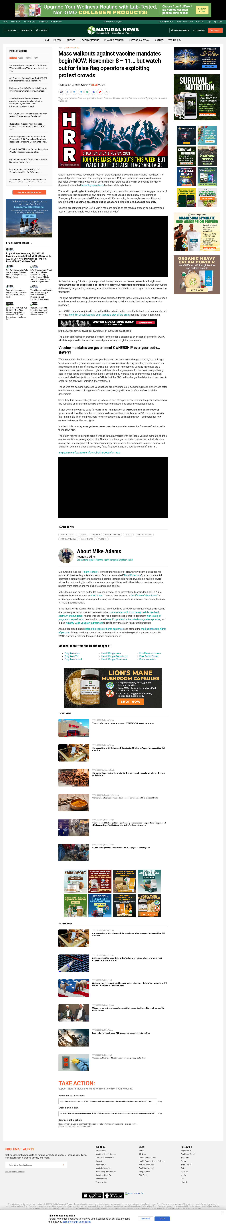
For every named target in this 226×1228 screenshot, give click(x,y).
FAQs (208, 22)
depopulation (70, 98)
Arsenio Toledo (109, 770)
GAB (183, 1179)
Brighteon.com (72, 653)
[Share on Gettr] (100, 92)
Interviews (43, 22)
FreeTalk (184, 1172)
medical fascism (129, 98)
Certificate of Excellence (144, 595)
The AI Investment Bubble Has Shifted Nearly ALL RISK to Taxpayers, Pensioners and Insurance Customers (41, 294)
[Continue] (63, 1165)
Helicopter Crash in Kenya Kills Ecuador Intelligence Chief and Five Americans (28, 89)
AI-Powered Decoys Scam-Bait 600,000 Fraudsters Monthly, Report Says (28, 79)
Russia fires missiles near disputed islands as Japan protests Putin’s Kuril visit (27, 126)
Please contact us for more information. (75, 1126)
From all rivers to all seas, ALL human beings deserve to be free (121, 1033)
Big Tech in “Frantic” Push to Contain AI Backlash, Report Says (28, 160)
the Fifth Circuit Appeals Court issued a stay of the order (99, 314)
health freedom (104, 98)
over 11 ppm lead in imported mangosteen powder (133, 619)
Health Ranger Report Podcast (152, 1161)
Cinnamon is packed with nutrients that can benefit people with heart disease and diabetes (128, 774)
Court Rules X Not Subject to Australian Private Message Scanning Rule (28, 150)
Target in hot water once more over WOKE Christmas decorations (123, 723)
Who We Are (101, 1151)
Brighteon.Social (188, 1154)
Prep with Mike (30, 22)
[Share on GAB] (87, 92)
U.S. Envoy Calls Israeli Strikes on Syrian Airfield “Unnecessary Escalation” (28, 115)
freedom (82, 98)
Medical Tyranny (145, 98)
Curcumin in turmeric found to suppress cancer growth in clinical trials (125, 798)
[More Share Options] (107, 92)
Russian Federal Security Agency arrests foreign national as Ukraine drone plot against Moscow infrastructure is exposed (25, 102)
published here (93, 1208)
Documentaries (147, 659)
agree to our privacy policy (77, 1221)
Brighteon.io (186, 1151)
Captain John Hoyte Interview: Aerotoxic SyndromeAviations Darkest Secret (38, 311)
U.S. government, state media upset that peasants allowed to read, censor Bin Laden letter (128, 1009)
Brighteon (15, 22)
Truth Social (186, 1165)
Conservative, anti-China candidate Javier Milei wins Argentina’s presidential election (128, 749)
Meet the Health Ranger (106, 1154)
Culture (71, 40)
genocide (91, 98)
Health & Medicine (90, 40)
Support (99, 1161)
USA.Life (184, 1182)
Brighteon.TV (71, 656)
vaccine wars (160, 98)
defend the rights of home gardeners (104, 628)
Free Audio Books (149, 656)
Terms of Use (101, 1182)
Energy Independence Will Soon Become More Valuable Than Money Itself (16, 293)
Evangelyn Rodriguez (111, 795)
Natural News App (146, 1165)
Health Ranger (72, 48)
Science (159, 40)
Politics (57, 40)
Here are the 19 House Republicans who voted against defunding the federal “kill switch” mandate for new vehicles (129, 984)
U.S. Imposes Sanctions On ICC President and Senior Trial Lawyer (25, 170)
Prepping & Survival (139, 40)
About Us (199, 22)
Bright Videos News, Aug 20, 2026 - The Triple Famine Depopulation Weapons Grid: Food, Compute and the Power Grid (16, 313)
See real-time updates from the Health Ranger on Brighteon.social (105, 560)
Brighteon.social (73, 659)
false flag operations (92, 185)
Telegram (185, 1158)
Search (220, 22)
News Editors (109, 820)
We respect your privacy (15, 1172)
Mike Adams (81, 85)
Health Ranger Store (147, 1158)
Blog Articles (144, 1172)
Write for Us (101, 1165)
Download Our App (185, 22)
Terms (76, 1204)
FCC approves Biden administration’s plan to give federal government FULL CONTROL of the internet (127, 959)
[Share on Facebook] (68, 92)
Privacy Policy (101, 1179)
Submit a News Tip (103, 1175)
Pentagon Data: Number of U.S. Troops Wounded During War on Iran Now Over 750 (28, 68)
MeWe (183, 1175)
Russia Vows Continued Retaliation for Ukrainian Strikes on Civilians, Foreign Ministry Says (27, 182)
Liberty (116, 98)
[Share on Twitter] (74, 92)
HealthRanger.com (111, 653)
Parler (183, 1161)
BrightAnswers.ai (166, 22)
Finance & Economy (114, 40)
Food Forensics (132, 575)
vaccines (62, 101)
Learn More (145, 1219)
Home (5, 22)
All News (142, 1154)
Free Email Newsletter (105, 1158)
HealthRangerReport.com (114, 656)
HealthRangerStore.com (114, 659)
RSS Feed (143, 1175)
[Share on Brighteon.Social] (61, 92)
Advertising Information (106, 1172)
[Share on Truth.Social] (94, 92)
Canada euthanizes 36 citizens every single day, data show (119, 1058)
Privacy (70, 1204)
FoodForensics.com (150, 653)
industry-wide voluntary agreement (84, 622)
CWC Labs (96, 595)
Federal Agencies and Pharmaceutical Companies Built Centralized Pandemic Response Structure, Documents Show (28, 139)
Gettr (183, 1168)
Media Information (103, 1168)
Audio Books (56, 22)
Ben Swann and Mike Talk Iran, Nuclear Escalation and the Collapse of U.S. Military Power (17, 273)
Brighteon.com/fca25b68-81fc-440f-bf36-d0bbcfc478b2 (89, 452)
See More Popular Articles (29, 192)
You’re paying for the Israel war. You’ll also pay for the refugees (121, 847)
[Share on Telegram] (81, 92)
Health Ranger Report (17, 243)
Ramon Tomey (109, 720)
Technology (175, 40)
